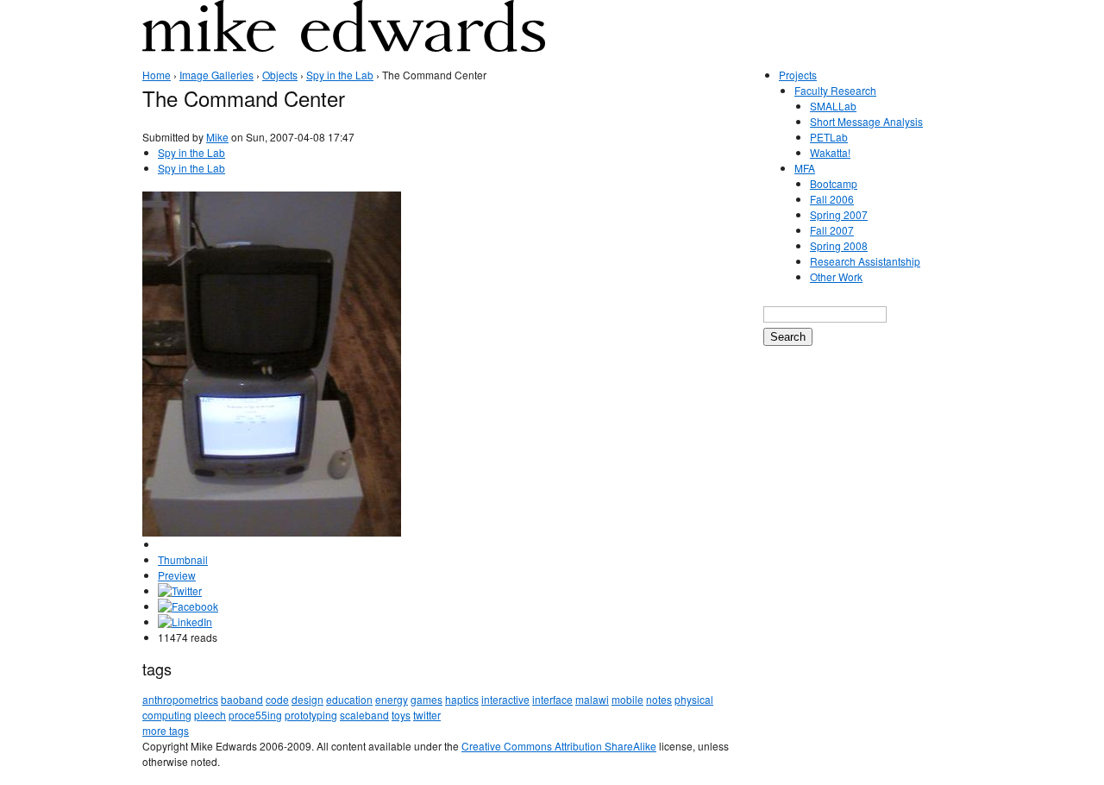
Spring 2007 (839, 214)
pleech (210, 714)
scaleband (364, 714)
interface (552, 699)
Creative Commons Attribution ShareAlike (558, 745)
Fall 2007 (832, 230)
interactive (505, 699)
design (307, 699)
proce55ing (255, 714)
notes (659, 699)
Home (156, 74)
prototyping (311, 714)
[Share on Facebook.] (188, 606)
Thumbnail (183, 559)
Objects (280, 74)
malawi (592, 699)
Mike (217, 136)
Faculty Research (835, 90)
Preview (177, 575)
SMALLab (833, 105)
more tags (165, 730)
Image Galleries (216, 74)
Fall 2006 (832, 199)
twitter (427, 714)
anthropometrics (180, 699)
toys (401, 714)
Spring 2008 (839, 245)
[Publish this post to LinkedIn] (185, 621)
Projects (798, 74)
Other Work (836, 276)
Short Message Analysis (866, 121)
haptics (462, 699)
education (349, 699)
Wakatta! (830, 152)
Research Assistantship (865, 261)
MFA (804, 167)
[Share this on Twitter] (180, 590)
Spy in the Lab (339, 74)
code (277, 699)
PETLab (829, 136)
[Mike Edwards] (343, 38)
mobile (627, 699)
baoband (242, 699)
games (426, 699)
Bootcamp (833, 183)
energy (391, 699)
